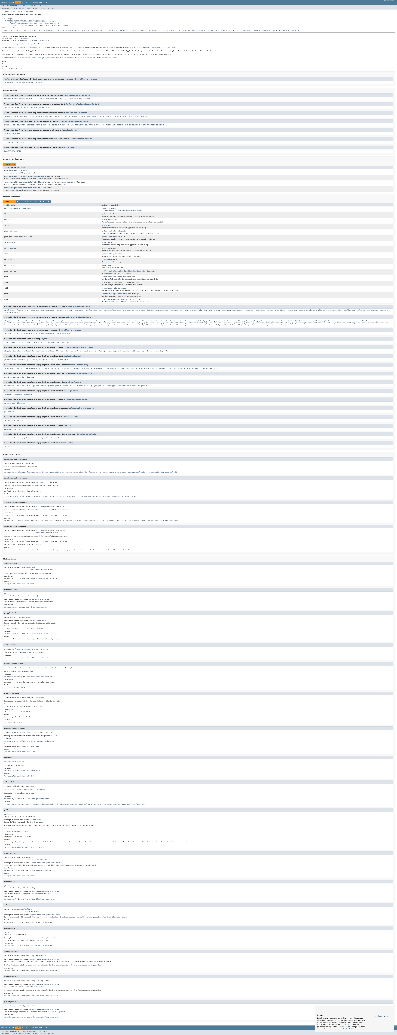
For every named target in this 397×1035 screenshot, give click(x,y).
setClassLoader (373, 310)
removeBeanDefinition (306, 310)
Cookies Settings (381, 1016)
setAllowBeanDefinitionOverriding (329, 310)
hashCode (36, 342)
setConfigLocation (109, 277)
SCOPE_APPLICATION (94, 116)
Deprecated (34, 2)
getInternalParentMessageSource (200, 323)
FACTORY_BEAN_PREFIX (12, 133)
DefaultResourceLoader (86, 79)
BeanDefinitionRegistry (81, 30)
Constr (21, 8)
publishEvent (126, 325)
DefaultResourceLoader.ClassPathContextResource (23, 82)
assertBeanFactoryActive (57, 321)
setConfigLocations (109, 282)
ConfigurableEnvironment (22, 208)
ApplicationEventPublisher (119, 30)
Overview (4, 2)
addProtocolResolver (12, 333)
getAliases (210, 321)
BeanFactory (28, 30)
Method (27, 8)
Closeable (6, 30)
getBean (239, 321)
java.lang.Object (8, 18)
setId (265, 325)
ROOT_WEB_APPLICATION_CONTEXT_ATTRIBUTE (69, 116)
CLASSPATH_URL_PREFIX (12, 151)
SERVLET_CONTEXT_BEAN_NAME (137, 116)
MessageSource (172, 30)
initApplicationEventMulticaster (312, 323)
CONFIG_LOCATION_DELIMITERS (15, 125)
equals (12, 342)
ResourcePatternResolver (230, 30)
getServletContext (109, 248)
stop (276, 325)
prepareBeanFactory (99, 325)
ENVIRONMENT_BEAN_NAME (60, 125)
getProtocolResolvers (47, 333)
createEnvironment (109, 208)
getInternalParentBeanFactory (174, 323)
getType (287, 323)
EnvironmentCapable (198, 30)
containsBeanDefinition (95, 321)
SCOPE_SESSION (120, 116)
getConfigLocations (109, 219)
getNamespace (107, 225)
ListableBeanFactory (63, 30)
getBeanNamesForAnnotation (348, 321)
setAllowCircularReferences (354, 310)
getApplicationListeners (225, 321)
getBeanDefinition (64, 310)
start (271, 325)
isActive (7, 325)
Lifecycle (161, 30)
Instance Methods (24, 202)
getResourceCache (63, 333)
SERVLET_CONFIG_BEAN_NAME (40, 107)
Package (11, 2)
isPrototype (16, 325)
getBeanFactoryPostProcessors (325, 321)
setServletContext (109, 299)
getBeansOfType (90, 323)
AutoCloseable (16, 30)
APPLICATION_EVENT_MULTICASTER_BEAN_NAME (20, 99)
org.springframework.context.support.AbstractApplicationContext (32, 22)
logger (66, 99)
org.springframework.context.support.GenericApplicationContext (35, 23)
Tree (27, 2)
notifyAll (51, 342)
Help (46, 2)
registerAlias (190, 310)
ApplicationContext (99, 30)
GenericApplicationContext (19, 38)
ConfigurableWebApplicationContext (266, 30)
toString (282, 325)
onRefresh (105, 265)
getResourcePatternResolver (112, 237)
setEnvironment (255, 325)
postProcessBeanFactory (111, 271)
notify (43, 342)
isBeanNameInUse (161, 310)
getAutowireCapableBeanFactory (43, 310)
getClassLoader (91, 310)
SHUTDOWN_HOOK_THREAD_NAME (104, 125)
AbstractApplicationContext (78, 95)
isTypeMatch (47, 325)
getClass (28, 342)
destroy (124, 321)
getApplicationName (109, 214)
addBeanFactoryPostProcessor (35, 321)
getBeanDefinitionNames (303, 321)
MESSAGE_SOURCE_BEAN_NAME (80, 99)
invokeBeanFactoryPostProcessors (375, 323)
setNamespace (107, 288)
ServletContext (67, 182)
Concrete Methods (42, 202)
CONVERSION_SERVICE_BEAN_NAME (38, 125)
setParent (384, 310)
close (71, 321)
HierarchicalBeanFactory (43, 30)
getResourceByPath (109, 231)
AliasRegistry (184, 30)
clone (6, 342)
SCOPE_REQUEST (107, 116)
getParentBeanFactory (261, 323)
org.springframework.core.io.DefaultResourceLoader (24, 20)
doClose (143, 321)
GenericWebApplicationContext (16, 170)
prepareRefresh (114, 325)
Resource (16, 231)
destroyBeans (134, 321)
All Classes (44, 6)
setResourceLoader (11, 312)
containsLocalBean (113, 321)
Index (41, 2)
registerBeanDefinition (276, 310)
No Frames (32, 6)
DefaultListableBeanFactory (39, 176)
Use (23, 2)
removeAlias (291, 310)
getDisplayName (136, 323)
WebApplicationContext (290, 30)
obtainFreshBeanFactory (73, 325)
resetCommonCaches (228, 325)
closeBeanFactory (23, 310)
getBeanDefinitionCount (283, 321)
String (6, 214)
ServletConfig (9, 242)
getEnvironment (149, 323)
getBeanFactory (78, 310)
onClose (87, 325)
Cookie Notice (349, 1029)
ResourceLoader (214, 30)
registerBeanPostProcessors (174, 325)
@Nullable (32, 567)
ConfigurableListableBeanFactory (133, 271)
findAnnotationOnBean (156, 321)
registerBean (202, 310)
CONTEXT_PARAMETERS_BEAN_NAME (40, 116)
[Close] (390, 1010)
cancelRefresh (9, 310)
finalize (19, 342)
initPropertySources (109, 259)
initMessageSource (353, 323)
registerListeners (194, 325)
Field (15, 8)
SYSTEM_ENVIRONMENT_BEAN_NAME (128, 125)
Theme (6, 254)
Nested (9, 8)
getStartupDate (277, 323)
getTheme (105, 254)
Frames (25, 6)
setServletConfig (108, 294)
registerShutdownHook (211, 325)
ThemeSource (246, 30)
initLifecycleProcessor (336, 323)
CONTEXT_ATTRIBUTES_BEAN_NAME (15, 116)
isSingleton (36, 325)
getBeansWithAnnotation (120, 323)
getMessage (218, 323)
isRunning (26, 325)
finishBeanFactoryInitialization (179, 321)
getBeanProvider (62, 323)
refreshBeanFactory (176, 310)
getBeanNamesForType (368, 321)
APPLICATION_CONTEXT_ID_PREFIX (16, 107)
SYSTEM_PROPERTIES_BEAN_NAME (152, 125)
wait (58, 342)
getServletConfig (108, 242)
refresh (159, 325)
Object (44, 339)
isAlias (150, 310)
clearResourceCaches (29, 333)
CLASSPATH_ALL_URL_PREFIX (14, 142)
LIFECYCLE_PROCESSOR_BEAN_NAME (50, 99)
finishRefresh (198, 321)
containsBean (79, 321)
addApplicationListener (13, 321)
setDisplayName (242, 325)
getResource (129, 310)
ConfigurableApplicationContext (143, 30)
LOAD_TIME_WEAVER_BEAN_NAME (82, 125)
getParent (247, 323)
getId (159, 323)
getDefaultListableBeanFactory (111, 310)
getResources (140, 310)
